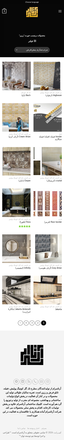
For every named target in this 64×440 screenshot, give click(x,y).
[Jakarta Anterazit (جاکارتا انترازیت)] (16, 290)
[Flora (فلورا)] (16, 202)
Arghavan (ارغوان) (54, 95)
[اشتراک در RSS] (29, 381)
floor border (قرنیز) (53, 222)
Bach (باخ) (26, 95)
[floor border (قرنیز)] (47, 202)
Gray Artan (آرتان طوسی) (50, 268)
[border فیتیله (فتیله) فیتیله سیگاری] (47, 117)
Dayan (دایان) (25, 181)
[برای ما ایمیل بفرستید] (41, 381)
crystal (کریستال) (54, 181)
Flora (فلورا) (25, 222)
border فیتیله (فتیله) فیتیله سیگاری (50, 138)
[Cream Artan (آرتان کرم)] (16, 117)
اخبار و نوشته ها (33, 428)
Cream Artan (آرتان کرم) (20, 137)
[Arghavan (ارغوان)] (47, 76)
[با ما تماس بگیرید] (35, 381)
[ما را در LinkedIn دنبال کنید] (22, 381)
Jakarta (58, 309)
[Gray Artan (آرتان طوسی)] (47, 248)
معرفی (43, 428)
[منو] (60, 11)
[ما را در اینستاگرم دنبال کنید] (47, 381)
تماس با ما (21, 428)
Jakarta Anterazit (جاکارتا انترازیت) (19, 310)
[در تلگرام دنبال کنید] (16, 381)
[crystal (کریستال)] (47, 161)
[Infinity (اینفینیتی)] (16, 248)
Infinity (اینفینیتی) (23, 268)
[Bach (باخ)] (16, 76)
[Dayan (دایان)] (16, 161)
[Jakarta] (47, 290)
